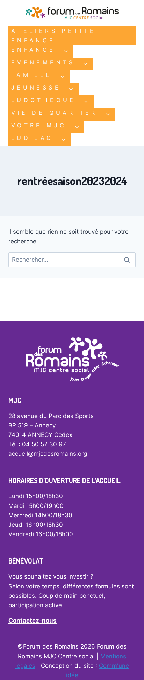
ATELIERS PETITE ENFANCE (53, 35)
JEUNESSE (36, 87)
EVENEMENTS (43, 62)
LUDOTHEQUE (43, 100)
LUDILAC (32, 137)
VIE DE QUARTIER (54, 112)
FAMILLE (31, 74)
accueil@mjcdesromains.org (47, 453)
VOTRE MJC (38, 125)
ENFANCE (33, 49)
